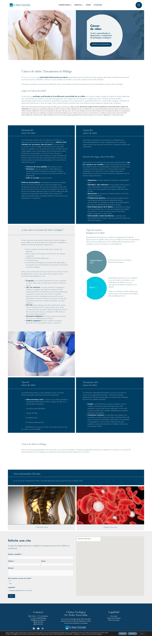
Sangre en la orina (110, 527)
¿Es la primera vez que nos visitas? (19, 578)
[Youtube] (38, 628)
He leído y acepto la (20, 590)
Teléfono (11, 561)
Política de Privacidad (26, 590)
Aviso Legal (113, 616)
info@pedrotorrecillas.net (38, 620)
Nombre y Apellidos (15, 554)
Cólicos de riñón (42, 527)
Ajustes (142, 633)
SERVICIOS (77, 5)
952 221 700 (39, 624)
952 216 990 (39, 622)
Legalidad (12, 587)
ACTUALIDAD (98, 5)
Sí (10, 581)
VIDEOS (88, 5)
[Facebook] (34, 628)
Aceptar (123, 633)
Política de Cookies (113, 620)
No (10, 583)
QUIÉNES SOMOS (64, 5)
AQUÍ (15, 634)
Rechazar (132, 633)
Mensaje (11, 568)
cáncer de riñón (28, 77)
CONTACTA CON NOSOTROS (101, 44)
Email (43, 561)
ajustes (100, 634)
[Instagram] (43, 628)
